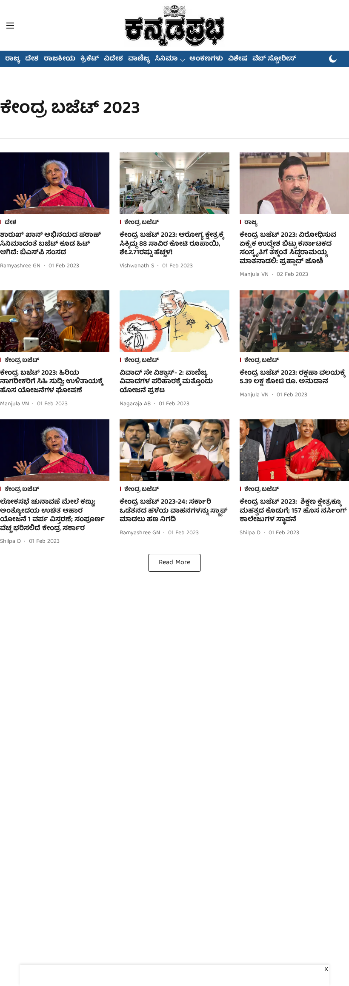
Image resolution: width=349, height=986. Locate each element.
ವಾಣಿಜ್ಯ (139, 59)
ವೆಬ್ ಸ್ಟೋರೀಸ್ (274, 59)
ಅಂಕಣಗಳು (206, 59)
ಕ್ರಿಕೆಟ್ (89, 59)
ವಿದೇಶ (113, 59)
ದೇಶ (32, 59)
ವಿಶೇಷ (237, 59)
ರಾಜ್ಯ (12, 59)
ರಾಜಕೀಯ (59, 59)
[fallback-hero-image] (54, 183)
